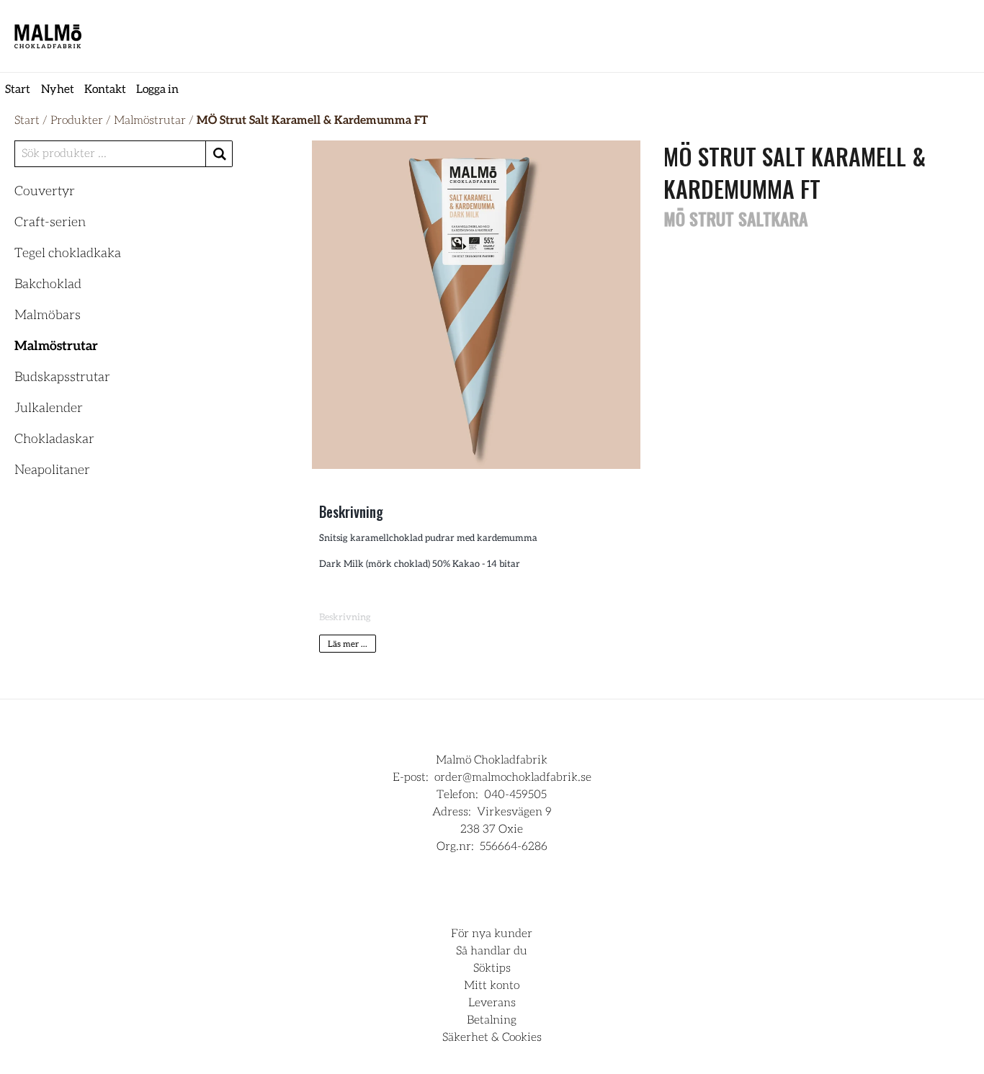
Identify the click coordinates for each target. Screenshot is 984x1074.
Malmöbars (47, 315)
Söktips (492, 968)
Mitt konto (491, 985)
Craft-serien (50, 222)
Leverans (492, 1002)
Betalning (491, 1020)
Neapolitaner (52, 470)
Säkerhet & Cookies (492, 1037)
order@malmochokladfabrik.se (512, 777)
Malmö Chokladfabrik (491, 760)
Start (17, 89)
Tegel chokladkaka (67, 253)
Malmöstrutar (150, 120)
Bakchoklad (47, 284)
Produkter (76, 120)
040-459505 (515, 794)
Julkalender (48, 408)
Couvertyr (44, 191)
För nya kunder (491, 933)
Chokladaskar (54, 439)
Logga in (157, 89)
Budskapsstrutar (62, 377)
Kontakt (105, 89)
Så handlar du (491, 951)
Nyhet (57, 89)
